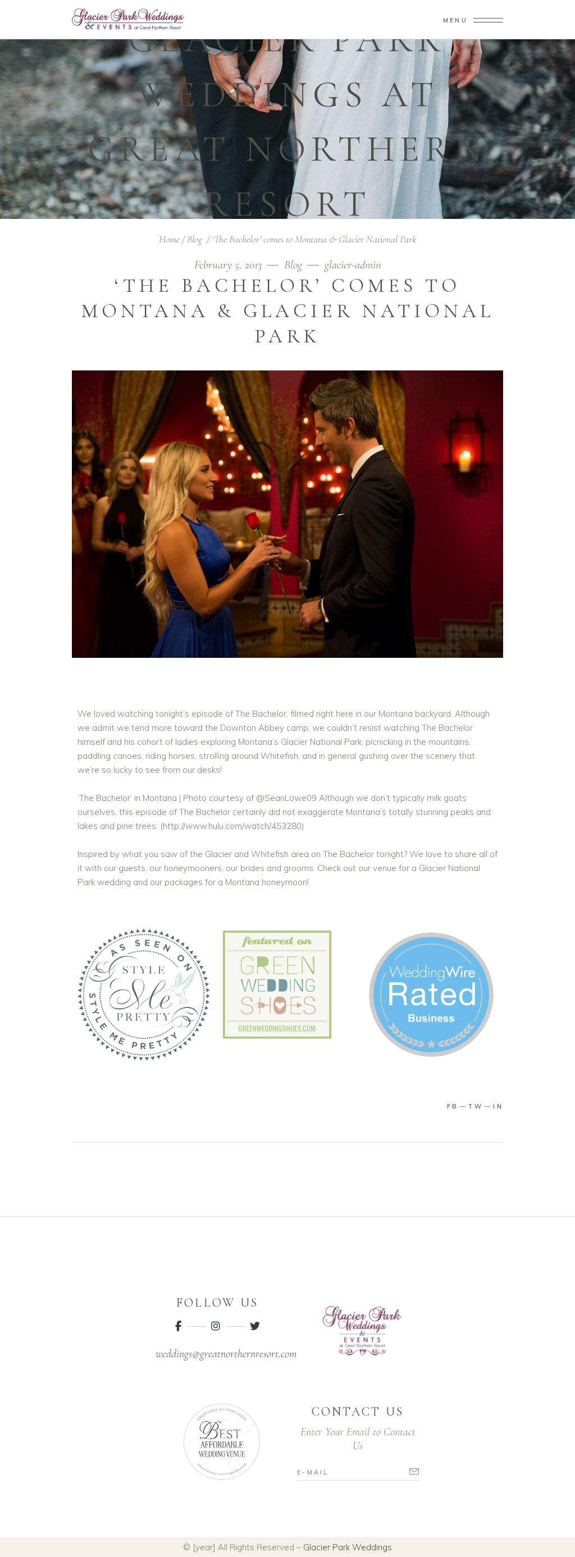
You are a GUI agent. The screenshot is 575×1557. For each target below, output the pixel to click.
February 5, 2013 (229, 264)
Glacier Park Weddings (347, 1547)
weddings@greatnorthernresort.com (226, 1354)
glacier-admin (353, 264)
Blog (194, 238)
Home (169, 238)
